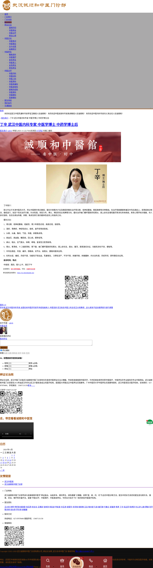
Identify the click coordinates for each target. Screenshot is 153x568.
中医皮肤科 (13, 87)
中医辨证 (12, 30)
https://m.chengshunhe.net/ (25, 273)
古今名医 (12, 46)
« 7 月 (2, 470)
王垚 (86, 507)
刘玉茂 (63, 507)
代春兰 (106, 507)
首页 (6, 14)
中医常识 (12, 41)
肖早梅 (75, 507)
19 (6, 463)
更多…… (31, 385)
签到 (28, 353)
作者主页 (3, 326)
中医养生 (8, 52)
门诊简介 (8, 17)
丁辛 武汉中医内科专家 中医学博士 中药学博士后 (39, 125)
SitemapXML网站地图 (24, 567)
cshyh (10, 131)
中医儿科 (12, 79)
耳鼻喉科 (12, 98)
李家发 (57, 507)
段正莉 (126, 507)
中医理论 (12, 44)
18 (3, 463)
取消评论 (3, 339)
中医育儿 (12, 63)
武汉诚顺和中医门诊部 (13, 484)
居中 (20, 353)
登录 (2, 111)
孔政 (96, 507)
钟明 (12, 507)
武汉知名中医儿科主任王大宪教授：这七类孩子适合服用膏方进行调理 (85, 308)
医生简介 (8, 22)
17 (1, 463)
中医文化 (8, 38)
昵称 (6, 363)
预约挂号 (8, 103)
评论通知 (5, 350)
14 (10, 460)
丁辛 (121, 507)
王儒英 (40, 507)
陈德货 (132, 507)
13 (8, 460)
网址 (6, 369)
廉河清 (100, 507)
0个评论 (39, 131)
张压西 (28, 507)
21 (10, 463)
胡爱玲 (69, 507)
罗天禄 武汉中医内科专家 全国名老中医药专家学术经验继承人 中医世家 (28, 308)
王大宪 (7, 507)
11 (3, 460)
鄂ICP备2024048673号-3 (84, 551)
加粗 (10, 353)
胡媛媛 (24, 510)
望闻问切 (12, 28)
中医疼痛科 (13, 84)
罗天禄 (19, 510)
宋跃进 (52, 507)
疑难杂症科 (13, 90)
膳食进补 (12, 55)
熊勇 (117, 507)
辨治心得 (12, 36)
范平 (151, 507)
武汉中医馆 (8, 482)
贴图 (6, 353)
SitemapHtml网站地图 (8, 567)
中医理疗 (12, 57)
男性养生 (12, 68)
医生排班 (8, 100)
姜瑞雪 (23, 507)
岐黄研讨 (12, 49)
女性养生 (12, 65)
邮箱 (6, 366)
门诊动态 (8, 20)
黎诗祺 (7, 510)
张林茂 (46, 507)
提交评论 (4, 347)
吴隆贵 (112, 507)
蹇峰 (147, 507)
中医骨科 (12, 92)
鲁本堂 (91, 507)
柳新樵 (81, 507)
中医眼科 (12, 95)
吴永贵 (13, 510)
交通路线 (8, 106)
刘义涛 (138, 507)
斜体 (24, 353)
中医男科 (12, 81)
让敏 (143, 507)
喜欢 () (3, 305)
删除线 (14, 353)
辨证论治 (8, 25)
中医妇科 (12, 76)
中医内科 (12, 73)
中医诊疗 (12, 33)
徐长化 (34, 507)
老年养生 (12, 60)
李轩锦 (17, 507)
